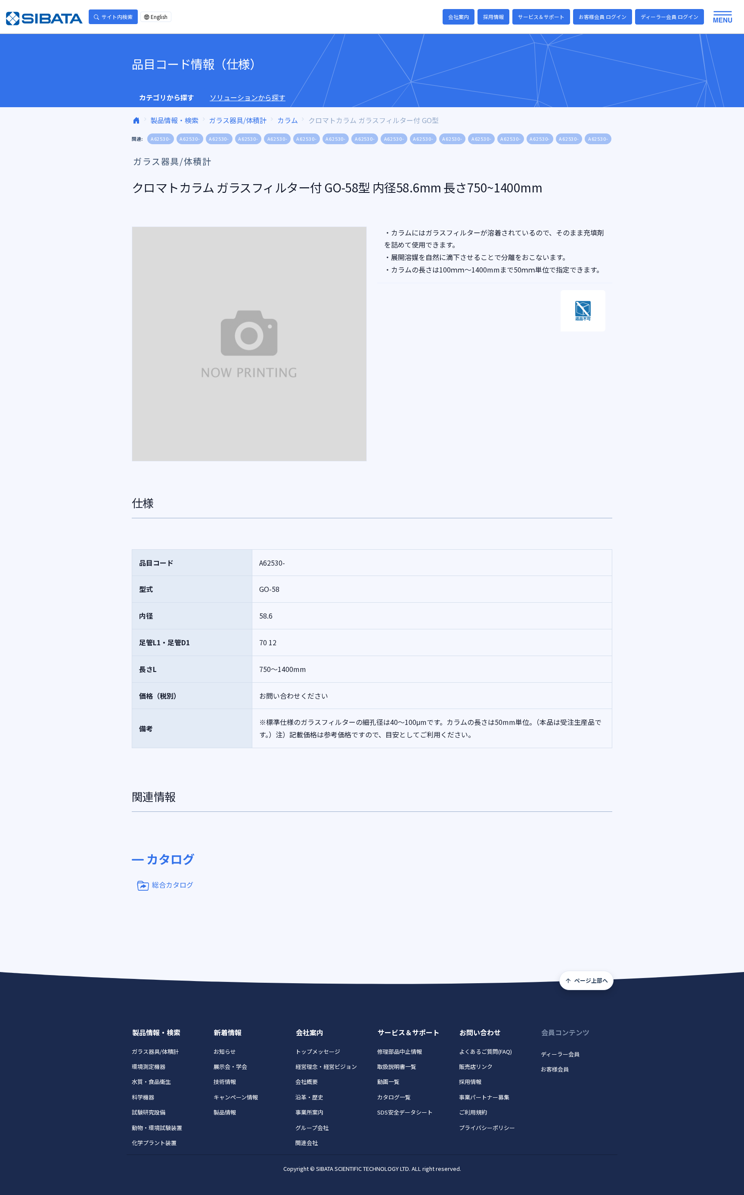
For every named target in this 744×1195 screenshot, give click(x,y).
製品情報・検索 (174, 120)
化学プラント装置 (154, 1143)
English (159, 16)
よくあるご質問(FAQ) (485, 1051)
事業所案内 (309, 1112)
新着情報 (228, 1032)
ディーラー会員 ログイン (669, 16)
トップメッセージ (317, 1051)
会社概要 (306, 1081)
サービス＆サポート (541, 16)
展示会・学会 (230, 1066)
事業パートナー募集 (484, 1097)
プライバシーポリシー (487, 1128)
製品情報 (225, 1112)
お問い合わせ (480, 1032)
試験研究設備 (148, 1112)
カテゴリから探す (166, 97)
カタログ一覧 (394, 1097)
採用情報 (493, 16)
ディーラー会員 (560, 1054)
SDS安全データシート (405, 1112)
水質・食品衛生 (151, 1081)
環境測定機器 (148, 1066)
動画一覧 (388, 1081)
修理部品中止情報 (399, 1051)
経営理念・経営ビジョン (326, 1066)
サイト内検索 (117, 16)
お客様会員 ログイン (602, 16)
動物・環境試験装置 (157, 1128)
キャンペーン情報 (236, 1097)
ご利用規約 (473, 1112)
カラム (287, 120)
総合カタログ (172, 884)
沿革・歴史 (309, 1097)
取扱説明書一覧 (396, 1066)
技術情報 (225, 1081)
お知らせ (225, 1051)
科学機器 (143, 1097)
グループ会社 (312, 1128)
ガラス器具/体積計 (238, 120)
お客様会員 (555, 1069)
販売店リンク (476, 1066)
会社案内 (458, 16)
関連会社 (306, 1143)
